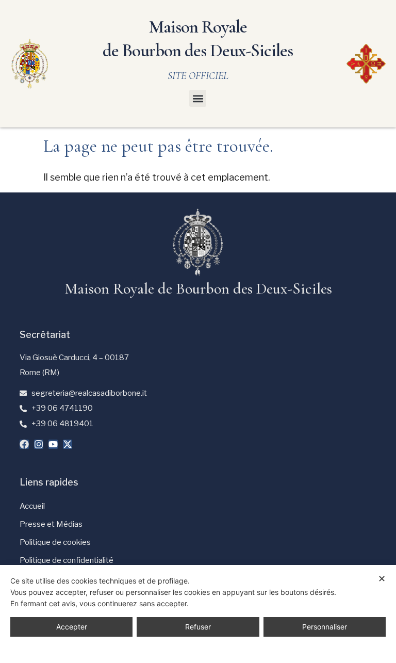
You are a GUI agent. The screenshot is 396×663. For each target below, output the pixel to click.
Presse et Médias (51, 524)
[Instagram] (38, 444)
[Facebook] (24, 444)
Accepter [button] (71, 626)
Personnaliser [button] (324, 626)
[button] (197, 98)
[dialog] (198, 614)
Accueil (32, 506)
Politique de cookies (55, 542)
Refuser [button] (198, 626)
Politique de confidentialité (66, 560)
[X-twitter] (67, 444)
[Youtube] (53, 444)
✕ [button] (382, 578)
